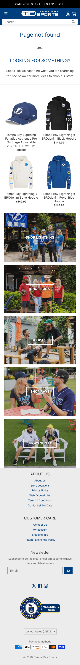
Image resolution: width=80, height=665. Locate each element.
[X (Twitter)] (34, 585)
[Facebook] (40, 585)
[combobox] (40, 22)
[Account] (68, 14)
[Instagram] (46, 585)
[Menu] (6, 14)
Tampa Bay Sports (45, 657)
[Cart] (74, 14)
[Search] (73, 22)
